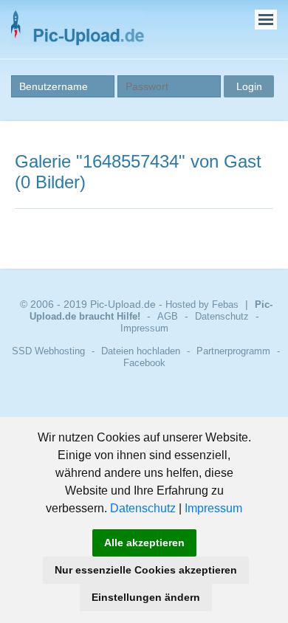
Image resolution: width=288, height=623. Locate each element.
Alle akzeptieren (144, 542)
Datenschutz (143, 508)
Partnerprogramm (233, 351)
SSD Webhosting (48, 351)
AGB (167, 316)
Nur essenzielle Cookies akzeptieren (146, 570)
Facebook (144, 362)
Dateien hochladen (140, 351)
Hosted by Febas (202, 304)
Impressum (213, 508)
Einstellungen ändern (146, 597)
